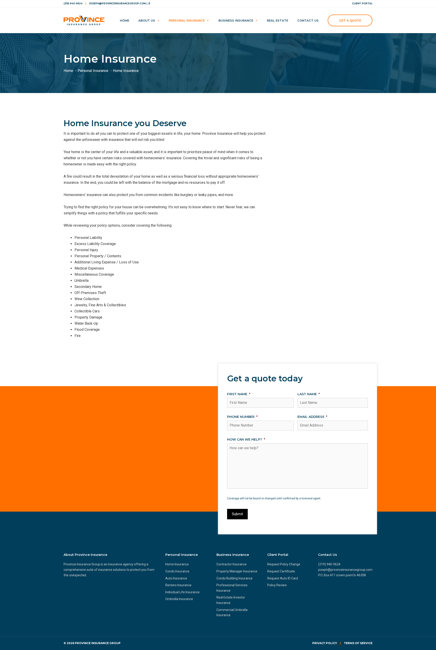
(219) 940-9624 (73, 3)
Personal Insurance (187, 20)
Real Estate (277, 20)
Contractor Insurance (231, 564)
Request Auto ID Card (282, 578)
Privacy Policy (324, 643)
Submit (237, 514)
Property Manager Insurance (236, 571)
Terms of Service (358, 643)
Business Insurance (235, 20)
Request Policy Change (283, 564)
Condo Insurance (177, 571)
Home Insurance (177, 564)
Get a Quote (350, 20)
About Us (146, 20)
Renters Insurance (178, 585)
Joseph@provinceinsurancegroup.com (117, 3)
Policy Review (277, 585)
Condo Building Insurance (234, 578)
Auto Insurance (176, 578)
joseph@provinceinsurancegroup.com (345, 570)
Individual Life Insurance (182, 592)
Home (124, 20)
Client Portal (362, 3)
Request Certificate (281, 571)
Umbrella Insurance (179, 599)
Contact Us (308, 20)
